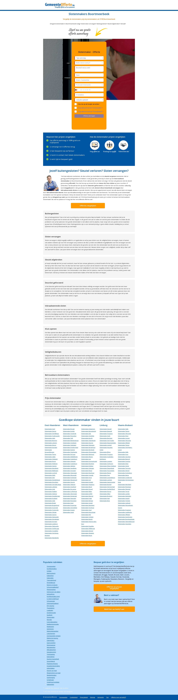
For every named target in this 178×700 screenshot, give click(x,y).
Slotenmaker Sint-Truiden (107, 440)
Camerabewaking (52, 622)
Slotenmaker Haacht (123, 498)
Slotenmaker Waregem (69, 498)
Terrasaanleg (51, 654)
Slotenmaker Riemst (105, 473)
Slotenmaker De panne (69, 489)
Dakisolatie (50, 578)
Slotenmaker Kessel (87, 489)
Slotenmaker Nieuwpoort (70, 480)
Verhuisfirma (50, 594)
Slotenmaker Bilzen (105, 452)
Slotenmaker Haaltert (51, 491)
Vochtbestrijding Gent (53, 596)
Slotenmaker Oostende (69, 433)
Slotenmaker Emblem (87, 466)
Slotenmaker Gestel (87, 503)
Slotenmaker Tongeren (106, 433)
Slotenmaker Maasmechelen (108, 443)
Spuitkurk (49, 615)
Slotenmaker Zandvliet (87, 436)
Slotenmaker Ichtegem (69, 461)
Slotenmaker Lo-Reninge (70, 491)
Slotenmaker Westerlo (87, 533)
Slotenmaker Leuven (124, 438)
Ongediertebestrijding (53, 666)
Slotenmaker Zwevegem (70, 473)
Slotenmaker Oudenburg (70, 459)
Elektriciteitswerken (52, 631)
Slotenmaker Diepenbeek (107, 468)
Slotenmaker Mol (86, 515)
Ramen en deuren (52, 585)
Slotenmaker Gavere (50, 515)
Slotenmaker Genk (105, 436)
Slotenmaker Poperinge (69, 505)
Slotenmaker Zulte (50, 501)
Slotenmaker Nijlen (86, 491)
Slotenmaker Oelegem (87, 468)
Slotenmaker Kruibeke (51, 498)
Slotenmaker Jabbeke (69, 466)
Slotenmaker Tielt (68, 438)
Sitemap (92, 697)
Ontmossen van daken (53, 592)
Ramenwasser (51, 645)
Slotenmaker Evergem (51, 447)
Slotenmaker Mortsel (87, 531)
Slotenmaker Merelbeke (51, 468)
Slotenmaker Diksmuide (69, 475)
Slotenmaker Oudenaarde (52, 436)
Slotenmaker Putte (86, 498)
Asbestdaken (51, 668)
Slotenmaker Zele (50, 477)
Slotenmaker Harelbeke (69, 468)
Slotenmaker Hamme (51, 466)
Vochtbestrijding (51, 569)
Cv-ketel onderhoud (53, 599)
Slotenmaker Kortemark (69, 477)
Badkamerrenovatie (53, 624)
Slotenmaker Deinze (50, 431)
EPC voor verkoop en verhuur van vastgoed (58, 691)
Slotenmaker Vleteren (69, 484)
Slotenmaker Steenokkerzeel (126, 521)
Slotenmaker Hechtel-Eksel (107, 489)
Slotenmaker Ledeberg (51, 524)
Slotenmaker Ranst (86, 471)
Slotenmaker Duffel (86, 494)
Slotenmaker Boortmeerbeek (126, 519)
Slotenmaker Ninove (50, 445)
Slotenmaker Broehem (87, 464)
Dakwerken (50, 576)
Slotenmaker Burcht (86, 438)
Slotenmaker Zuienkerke (70, 452)
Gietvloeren (50, 629)
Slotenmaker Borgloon (106, 496)
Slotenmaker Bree (105, 501)
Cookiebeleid (74, 697)
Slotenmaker (50, 617)
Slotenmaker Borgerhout (88, 447)
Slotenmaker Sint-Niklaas (52, 433)
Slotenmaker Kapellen (87, 526)
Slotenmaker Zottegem (51, 459)
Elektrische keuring (52, 638)
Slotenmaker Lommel (106, 445)
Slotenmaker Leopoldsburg (107, 477)
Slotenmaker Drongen (51, 521)
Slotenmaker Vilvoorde (124, 433)
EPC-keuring (50, 606)
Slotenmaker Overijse (124, 461)
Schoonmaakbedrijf (52, 587)
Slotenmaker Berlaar (87, 501)
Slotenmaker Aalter (50, 457)
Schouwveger (51, 601)
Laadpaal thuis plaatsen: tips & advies (56, 688)
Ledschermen (51, 633)
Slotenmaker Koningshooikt (89, 461)
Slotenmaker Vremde (87, 475)
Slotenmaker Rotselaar (124, 487)
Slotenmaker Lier (86, 459)
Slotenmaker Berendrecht (88, 431)
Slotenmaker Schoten (87, 517)
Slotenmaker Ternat (123, 491)
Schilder (49, 571)
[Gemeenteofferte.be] (60, 5)
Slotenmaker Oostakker (51, 531)
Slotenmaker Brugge (69, 429)
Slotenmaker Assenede (51, 508)
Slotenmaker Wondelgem (52, 519)
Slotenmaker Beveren (51, 440)
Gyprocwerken (51, 643)
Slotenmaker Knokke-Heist (70, 447)
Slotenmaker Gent (50, 429)
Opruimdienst (51, 661)
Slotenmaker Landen (124, 494)
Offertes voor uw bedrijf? (118, 697)
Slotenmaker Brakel (50, 503)
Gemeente (100, 697)
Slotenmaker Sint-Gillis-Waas (53, 484)
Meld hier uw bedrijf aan (114, 609)
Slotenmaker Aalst (50, 438)
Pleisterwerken (51, 589)
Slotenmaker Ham (105, 498)
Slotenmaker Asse (123, 454)
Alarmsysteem (51, 573)
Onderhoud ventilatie (53, 682)
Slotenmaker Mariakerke (52, 538)
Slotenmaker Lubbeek (124, 503)
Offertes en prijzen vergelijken (114, 588)
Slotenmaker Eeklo (50, 475)
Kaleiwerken (50, 684)
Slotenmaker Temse (50, 454)
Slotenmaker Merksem (87, 454)
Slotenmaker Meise (123, 475)
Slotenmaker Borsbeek (87, 450)
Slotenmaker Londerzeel (125, 477)
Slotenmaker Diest (123, 436)
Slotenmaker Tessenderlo (107, 471)
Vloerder (49, 620)
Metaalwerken (51, 647)
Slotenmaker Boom (86, 535)
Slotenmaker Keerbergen (125, 517)
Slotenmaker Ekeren (87, 457)
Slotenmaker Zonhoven (106, 464)
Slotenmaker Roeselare (69, 436)
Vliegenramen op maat (53, 673)
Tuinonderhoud (51, 580)
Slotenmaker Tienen (123, 431)
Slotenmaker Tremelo (124, 501)
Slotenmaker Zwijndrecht (88, 440)
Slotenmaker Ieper (68, 503)
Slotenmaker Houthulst (69, 487)
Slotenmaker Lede (50, 489)
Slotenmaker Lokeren (51, 443)
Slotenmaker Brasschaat (88, 512)
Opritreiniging (51, 677)
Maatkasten (50, 626)
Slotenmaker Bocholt (105, 484)
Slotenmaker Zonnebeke (70, 508)
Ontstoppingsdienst (52, 603)
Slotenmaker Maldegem (51, 471)
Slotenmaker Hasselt (105, 429)
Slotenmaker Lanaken (106, 461)
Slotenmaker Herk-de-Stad (107, 487)
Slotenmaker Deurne (87, 443)
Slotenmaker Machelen (124, 496)
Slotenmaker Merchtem (124, 484)
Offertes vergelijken (88, 205)
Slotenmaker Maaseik (106, 431)
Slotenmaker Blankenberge (71, 440)
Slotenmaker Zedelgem (69, 445)
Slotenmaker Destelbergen (52, 496)
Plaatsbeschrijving (52, 664)
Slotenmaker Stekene (51, 494)
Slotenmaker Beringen (106, 438)
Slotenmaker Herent (123, 471)
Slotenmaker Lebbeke (51, 487)
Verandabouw (51, 582)
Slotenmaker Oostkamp (69, 443)
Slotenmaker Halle (123, 429)
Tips (107, 697)
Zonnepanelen (51, 566)
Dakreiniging (50, 640)
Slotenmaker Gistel (68, 512)
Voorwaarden (63, 697)
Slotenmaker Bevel (86, 487)
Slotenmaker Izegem (69, 510)
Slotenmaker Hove (86, 477)
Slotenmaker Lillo (86, 433)
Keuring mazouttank (53, 659)
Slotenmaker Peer (105, 475)
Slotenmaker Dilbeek (124, 443)
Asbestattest (50, 657)
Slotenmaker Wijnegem (87, 445)
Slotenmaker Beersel (124, 459)
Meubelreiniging (51, 675)
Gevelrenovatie (51, 613)
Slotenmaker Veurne (69, 482)
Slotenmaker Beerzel (87, 496)
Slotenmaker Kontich (87, 482)
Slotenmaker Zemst (123, 466)
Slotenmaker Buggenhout (52, 505)
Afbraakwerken (51, 650)
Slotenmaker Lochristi (51, 473)
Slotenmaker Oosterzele (51, 510)
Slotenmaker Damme (69, 450)
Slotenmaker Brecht (86, 519)
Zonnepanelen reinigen (54, 636)
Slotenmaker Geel (86, 510)
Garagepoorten (51, 652)
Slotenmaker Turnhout (87, 508)
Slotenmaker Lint (86, 480)
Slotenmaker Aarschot (124, 457)
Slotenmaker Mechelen (87, 505)
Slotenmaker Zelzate (50, 512)
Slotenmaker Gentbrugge (52, 528)
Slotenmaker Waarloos (87, 484)
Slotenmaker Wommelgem (88, 452)
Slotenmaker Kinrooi (105, 491)
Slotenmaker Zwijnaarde (52, 517)
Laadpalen (50, 610)
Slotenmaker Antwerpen (88, 429)
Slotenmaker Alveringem (70, 494)
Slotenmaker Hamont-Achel (107, 482)
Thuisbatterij (50, 608)
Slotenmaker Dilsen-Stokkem (108, 466)
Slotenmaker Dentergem (70, 496)
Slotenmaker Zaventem (124, 524)
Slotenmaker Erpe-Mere (51, 482)
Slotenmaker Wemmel (124, 489)
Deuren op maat (52, 670)
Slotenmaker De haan (69, 454)
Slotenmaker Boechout (87, 473)
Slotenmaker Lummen (106, 480)
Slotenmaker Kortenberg (125, 473)
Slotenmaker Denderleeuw (52, 480)
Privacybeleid (84, 697)
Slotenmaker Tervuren (124, 468)
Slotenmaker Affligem (124, 515)
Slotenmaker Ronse (50, 461)
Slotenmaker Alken (105, 494)
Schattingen (50, 680)
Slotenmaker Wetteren (51, 464)
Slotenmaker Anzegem (69, 471)
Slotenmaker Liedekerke (125, 512)
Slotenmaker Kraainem (124, 510)
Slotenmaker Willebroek (88, 528)
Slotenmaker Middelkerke (70, 457)
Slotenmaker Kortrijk (69, 431)
